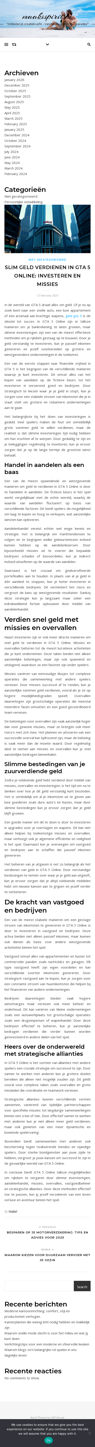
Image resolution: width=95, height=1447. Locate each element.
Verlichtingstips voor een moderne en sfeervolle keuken (46, 1344)
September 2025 (17, 96)
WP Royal (57, 1418)
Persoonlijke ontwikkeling (23, 202)
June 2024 (12, 157)
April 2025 (12, 113)
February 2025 (15, 124)
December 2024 (16, 135)
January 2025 (14, 129)
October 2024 (15, 140)
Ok (49, 1440)
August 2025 (14, 102)
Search (82, 1287)
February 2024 (15, 173)
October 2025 (15, 91)
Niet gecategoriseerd (20, 196)
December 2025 (16, 85)
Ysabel (12, 1211)
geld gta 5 (74, 316)
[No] (89, 1433)
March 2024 (13, 168)
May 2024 (12, 162)
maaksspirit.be (48, 16)
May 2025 (12, 107)
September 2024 (17, 146)
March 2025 (13, 118)
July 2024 (11, 151)
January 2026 (14, 79)
